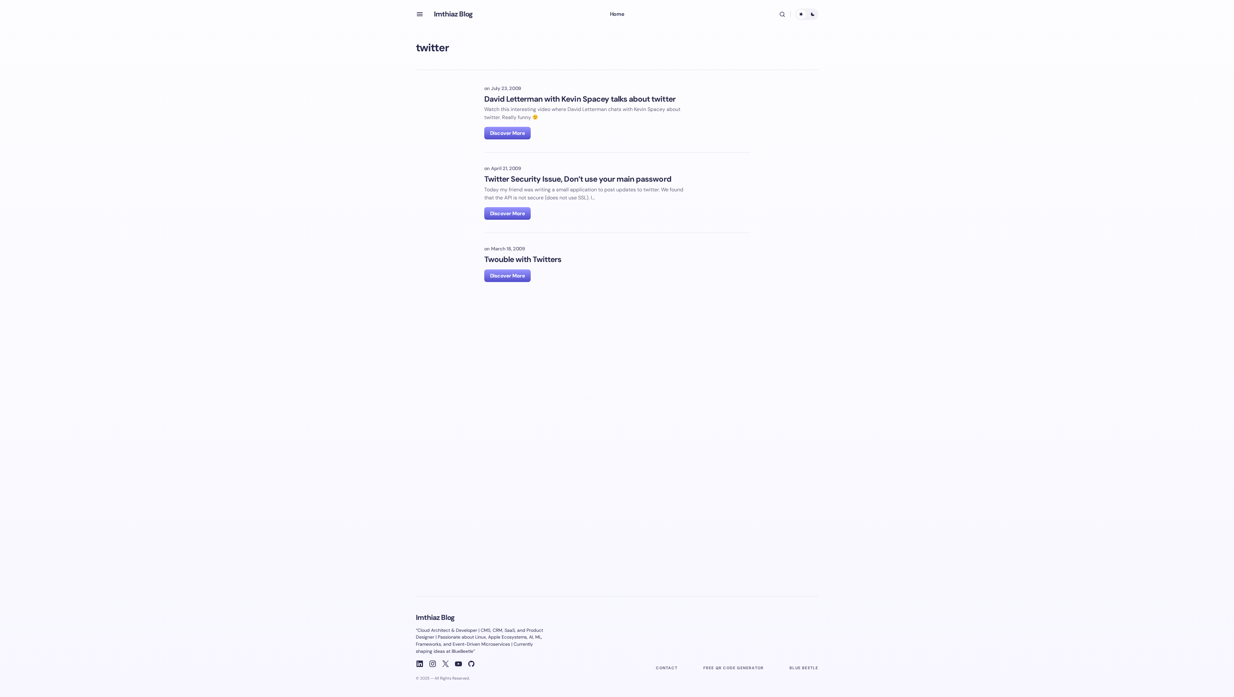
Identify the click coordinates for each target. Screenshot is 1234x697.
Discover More (507, 133)
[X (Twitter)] (445, 663)
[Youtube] (458, 663)
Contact (666, 668)
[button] (420, 14)
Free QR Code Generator (733, 668)
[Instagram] (432, 663)
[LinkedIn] (419, 663)
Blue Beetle (803, 668)
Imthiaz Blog (453, 14)
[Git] (471, 663)
